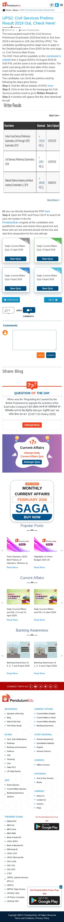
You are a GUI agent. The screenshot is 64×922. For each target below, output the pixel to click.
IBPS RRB (11, 833)
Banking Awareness (45, 726)
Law (9, 763)
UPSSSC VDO (13, 893)
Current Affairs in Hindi (46, 718)
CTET (9, 873)
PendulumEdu (10, 222)
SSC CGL (11, 865)
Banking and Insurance (17, 747)
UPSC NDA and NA (15, 857)
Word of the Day (14, 722)
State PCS (11, 767)
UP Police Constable (16, 897)
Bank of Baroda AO (15, 845)
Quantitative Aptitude (45, 743)
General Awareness (45, 739)
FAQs (39, 808)
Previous (12, 300)
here (50, 85)
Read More (12, 567)
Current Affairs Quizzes (16, 789)
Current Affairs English (46, 714)
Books (39, 782)
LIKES (19, 310)
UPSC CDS (12, 853)
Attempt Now (32, 425)
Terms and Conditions (25, 918)
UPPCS (10, 885)
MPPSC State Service (16, 889)
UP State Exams (14, 771)
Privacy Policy (42, 918)
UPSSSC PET (13, 901)
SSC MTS (11, 869)
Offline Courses (43, 765)
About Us (40, 796)
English (40, 747)
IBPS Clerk (11, 829)
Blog (9, 718)
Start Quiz (15, 258)
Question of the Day (15, 714)
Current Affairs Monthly (46, 722)
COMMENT (51, 355)
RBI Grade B (12, 849)
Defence (10, 751)
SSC (9, 755)
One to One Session (45, 778)
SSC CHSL (11, 861)
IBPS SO (10, 825)
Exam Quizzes (13, 785)
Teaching (11, 759)
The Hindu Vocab (14, 726)
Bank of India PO (14, 837)
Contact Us (41, 800)
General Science (44, 751)
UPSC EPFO (12, 841)
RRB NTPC (12, 821)
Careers (40, 804)
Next (52, 300)
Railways (11, 743)
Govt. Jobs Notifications (17, 739)
